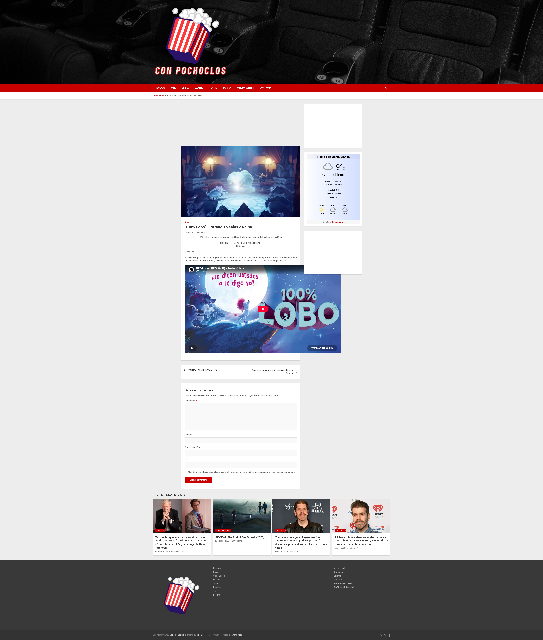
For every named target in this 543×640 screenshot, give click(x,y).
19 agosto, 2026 (162, 551)
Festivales (218, 595)
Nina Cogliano (236, 541)
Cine (173, 88)
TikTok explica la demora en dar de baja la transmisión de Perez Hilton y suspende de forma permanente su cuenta (361, 541)
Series (185, 88)
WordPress (237, 635)
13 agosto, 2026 (222, 541)
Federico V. (202, 232)
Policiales (280, 530)
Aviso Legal (339, 568)
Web (187, 459)
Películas (217, 568)
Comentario (191, 400)
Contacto (266, 88)
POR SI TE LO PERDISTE (170, 494)
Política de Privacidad (344, 587)
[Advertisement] (240, 124)
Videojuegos (219, 576)
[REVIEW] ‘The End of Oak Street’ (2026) (239, 537)
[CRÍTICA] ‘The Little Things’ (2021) (204, 370)
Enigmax (338, 576)
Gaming (199, 88)
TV (163, 530)
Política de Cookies (343, 583)
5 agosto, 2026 (281, 551)
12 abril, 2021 (190, 232)
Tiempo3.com (338, 222)
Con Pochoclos (176, 551)
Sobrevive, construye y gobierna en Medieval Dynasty (272, 371)
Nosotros (338, 579)
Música (227, 88)
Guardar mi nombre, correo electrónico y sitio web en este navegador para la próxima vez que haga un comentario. (241, 472)
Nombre (189, 434)
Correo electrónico (194, 447)
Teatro (213, 88)
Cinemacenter (245, 88)
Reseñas (160, 88)
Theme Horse (203, 635)
